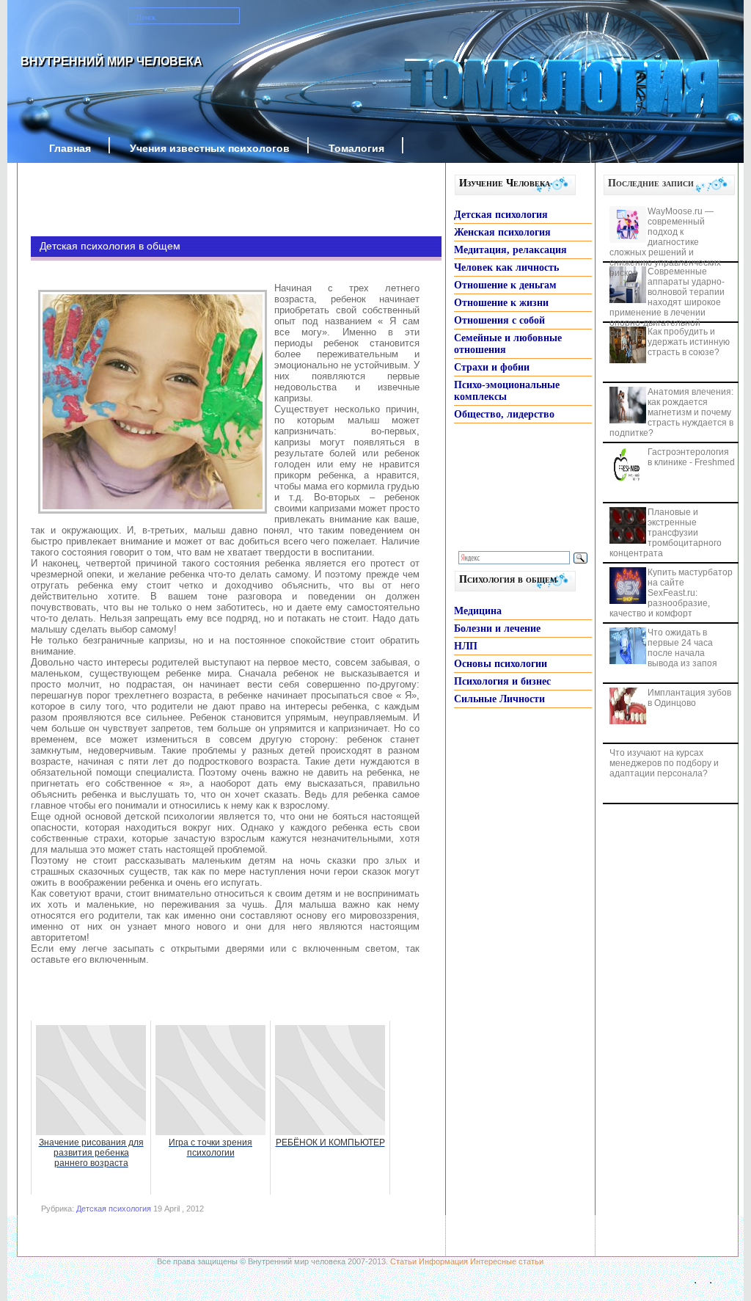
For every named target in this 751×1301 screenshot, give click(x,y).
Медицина (478, 610)
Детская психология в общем (110, 246)
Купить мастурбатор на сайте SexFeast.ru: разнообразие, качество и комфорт (671, 593)
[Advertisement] (214, 200)
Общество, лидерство (504, 414)
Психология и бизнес (502, 681)
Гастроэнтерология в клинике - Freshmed (691, 457)
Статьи (403, 1261)
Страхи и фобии (492, 367)
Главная (70, 148)
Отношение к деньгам (505, 285)
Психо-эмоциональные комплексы (507, 390)
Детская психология (113, 1208)
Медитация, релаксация (510, 249)
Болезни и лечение (497, 628)
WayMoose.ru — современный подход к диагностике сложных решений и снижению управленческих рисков (665, 242)
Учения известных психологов (210, 148)
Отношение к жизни (501, 302)
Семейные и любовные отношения (508, 343)
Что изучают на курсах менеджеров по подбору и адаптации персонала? (664, 763)
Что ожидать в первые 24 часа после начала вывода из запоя (682, 647)
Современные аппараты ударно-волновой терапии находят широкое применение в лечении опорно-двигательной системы (667, 302)
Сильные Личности (499, 698)
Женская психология (502, 232)
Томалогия (356, 148)
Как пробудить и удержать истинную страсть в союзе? (689, 342)
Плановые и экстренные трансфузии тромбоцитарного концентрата (665, 532)
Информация (443, 1261)
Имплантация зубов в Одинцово (689, 698)
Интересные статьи (506, 1261)
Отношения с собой (499, 320)
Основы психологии (500, 663)
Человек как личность (506, 267)
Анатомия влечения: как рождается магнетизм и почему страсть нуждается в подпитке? (671, 412)
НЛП (465, 646)
